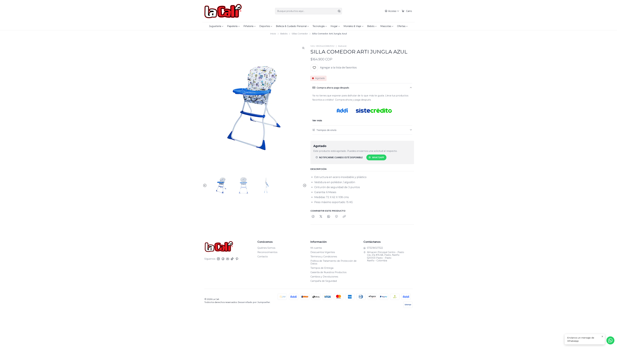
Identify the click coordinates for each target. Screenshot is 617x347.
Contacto (262, 256)
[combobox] (308, 11)
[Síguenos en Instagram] (218, 258)
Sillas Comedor (300, 34)
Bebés (283, 34)
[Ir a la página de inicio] (223, 11)
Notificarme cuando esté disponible (341, 157)
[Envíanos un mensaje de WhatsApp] (610, 340)
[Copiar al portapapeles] (344, 216)
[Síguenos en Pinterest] (237, 258)
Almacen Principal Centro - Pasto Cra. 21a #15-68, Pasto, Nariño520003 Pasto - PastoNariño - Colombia (385, 256)
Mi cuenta (316, 247)
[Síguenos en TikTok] (232, 258)
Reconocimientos (267, 252)
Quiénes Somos (266, 247)
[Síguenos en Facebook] (223, 258)
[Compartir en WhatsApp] (328, 216)
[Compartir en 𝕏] (321, 216)
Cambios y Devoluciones (324, 276)
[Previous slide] (205, 186)
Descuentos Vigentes (322, 252)
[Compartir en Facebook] (313, 216)
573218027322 (375, 247)
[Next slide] (304, 186)
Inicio (273, 34)
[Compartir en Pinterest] (336, 216)
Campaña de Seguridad (323, 281)
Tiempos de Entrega (321, 268)
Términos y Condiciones (323, 256)
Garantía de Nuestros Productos (328, 272)
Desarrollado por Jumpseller (254, 302)
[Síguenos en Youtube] (227, 258)
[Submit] (339, 11)
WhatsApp (378, 157)
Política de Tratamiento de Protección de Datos (333, 262)
